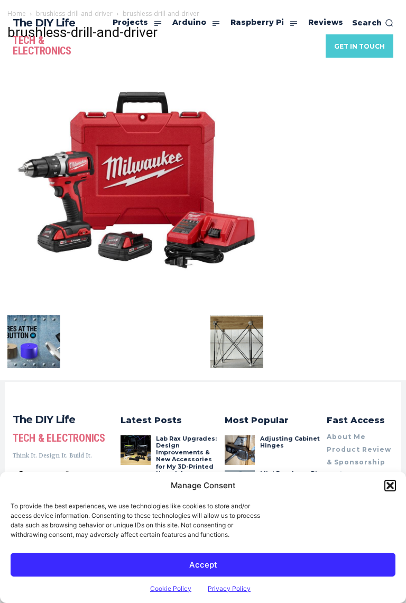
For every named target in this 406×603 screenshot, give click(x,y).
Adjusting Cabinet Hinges (290, 442)
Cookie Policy (170, 588)
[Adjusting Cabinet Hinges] (239, 450)
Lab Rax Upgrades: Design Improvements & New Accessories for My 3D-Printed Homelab (186, 456)
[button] (390, 485)
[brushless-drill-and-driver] (135, 304)
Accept (203, 565)
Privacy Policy (229, 588)
